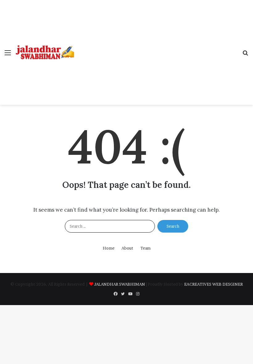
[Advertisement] (156, 46)
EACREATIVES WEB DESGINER (213, 284)
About (127, 248)
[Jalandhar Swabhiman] (44, 52)
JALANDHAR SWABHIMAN (119, 284)
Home (108, 248)
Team (145, 248)
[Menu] (8, 55)
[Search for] (245, 55)
